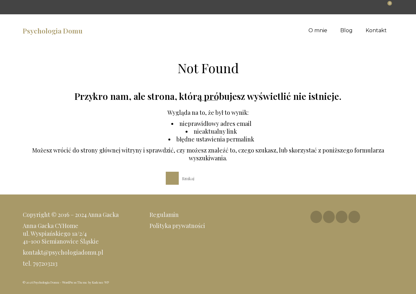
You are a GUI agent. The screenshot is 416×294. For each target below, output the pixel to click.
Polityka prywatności (178, 226)
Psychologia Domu (53, 30)
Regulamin (164, 215)
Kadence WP (100, 282)
